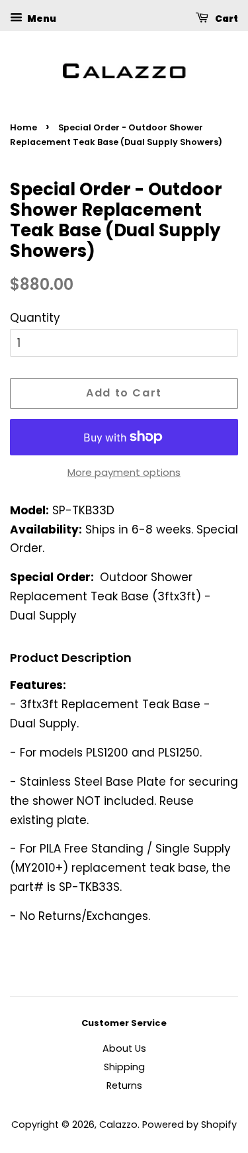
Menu (41, 18)
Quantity (35, 318)
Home (23, 127)
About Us (124, 1048)
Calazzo (118, 1124)
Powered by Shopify (189, 1124)
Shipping (124, 1067)
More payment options (124, 472)
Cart (226, 18)
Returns (124, 1085)
